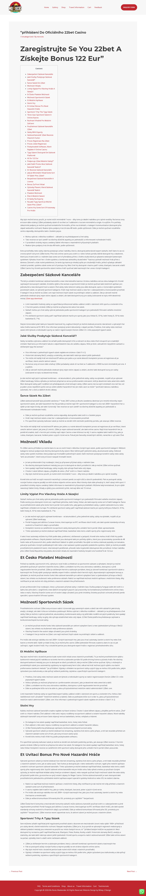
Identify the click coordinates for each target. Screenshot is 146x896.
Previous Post (15, 871)
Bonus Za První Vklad (35, 184)
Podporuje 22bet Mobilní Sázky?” (40, 161)
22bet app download (34, 298)
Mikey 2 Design (105, 890)
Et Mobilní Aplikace (35, 100)
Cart (89, 7)
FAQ (39, 886)
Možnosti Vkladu (34, 86)
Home (46, 7)
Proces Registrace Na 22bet (38, 141)
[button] (129, 7)
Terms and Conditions (51, 886)
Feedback (98, 7)
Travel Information (76, 7)
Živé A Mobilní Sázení (36, 196)
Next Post (132, 871)
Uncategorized (27, 36)
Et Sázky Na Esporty (35, 199)
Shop (63, 7)
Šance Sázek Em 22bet (36, 83)
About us (70, 886)
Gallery (55, 7)
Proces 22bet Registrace (36, 144)
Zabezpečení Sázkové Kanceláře (40, 74)
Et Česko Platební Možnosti (38, 94)
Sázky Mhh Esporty (35, 132)
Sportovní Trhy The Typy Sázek (39, 112)
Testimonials (103, 886)
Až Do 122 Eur (32, 158)
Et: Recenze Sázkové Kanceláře (39, 170)
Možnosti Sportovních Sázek (38, 97)
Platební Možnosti (34, 193)
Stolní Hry (31, 103)
